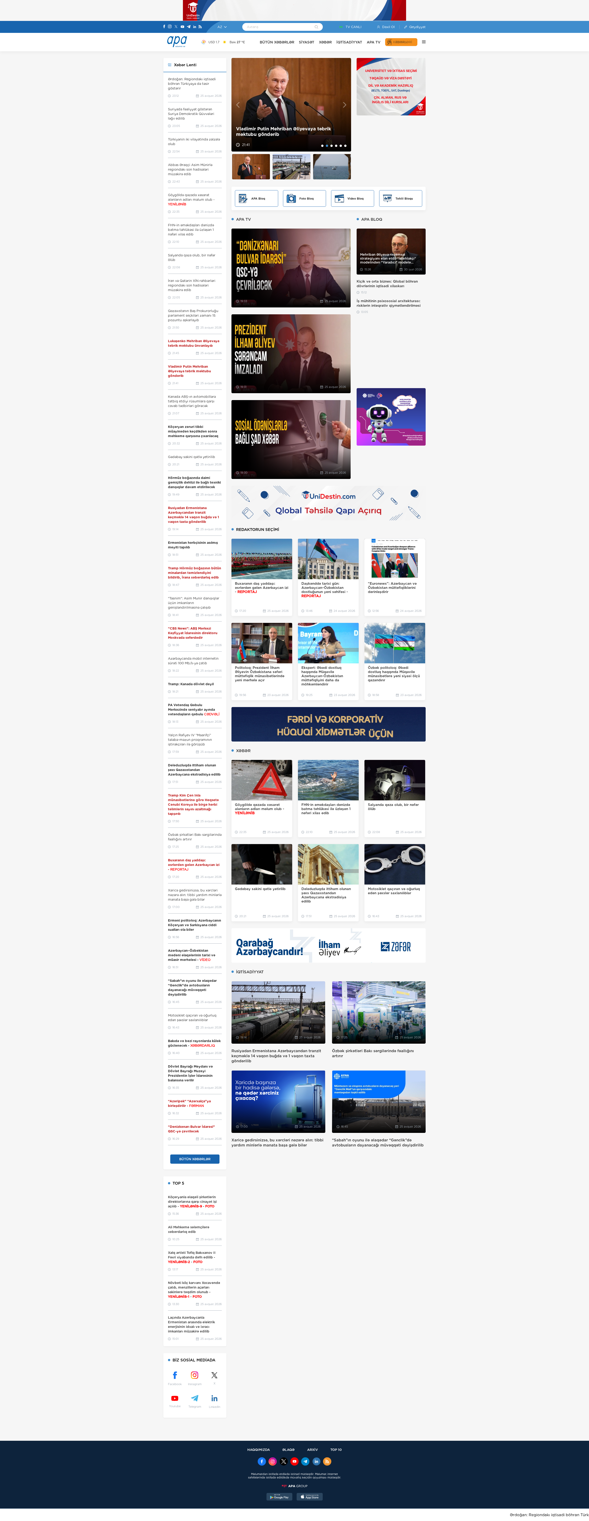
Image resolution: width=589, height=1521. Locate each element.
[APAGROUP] (294, 1486)
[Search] (316, 27)
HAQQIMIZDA (258, 1450)
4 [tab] (336, 146)
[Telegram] (189, 27)
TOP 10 (336, 1450)
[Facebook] (164, 27)
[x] (284, 1462)
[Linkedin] (194, 27)
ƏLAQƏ (288, 1450)
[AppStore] (310, 1497)
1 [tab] (322, 146)
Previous (238, 105)
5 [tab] (341, 146)
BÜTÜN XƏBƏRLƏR (277, 42)
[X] (176, 27)
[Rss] (200, 27)
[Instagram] (170, 27)
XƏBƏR (325, 42)
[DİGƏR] (421, 42)
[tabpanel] (291, 105)
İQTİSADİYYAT (349, 42)
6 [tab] (345, 146)
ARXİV (312, 1450)
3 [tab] (331, 146)
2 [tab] (327, 146)
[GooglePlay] (279, 1497)
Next (345, 105)
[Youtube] (182, 27)
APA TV (374, 42)
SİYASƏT (306, 42)
